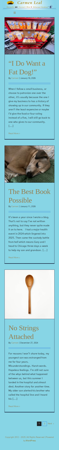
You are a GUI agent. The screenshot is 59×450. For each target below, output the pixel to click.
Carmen (14, 78)
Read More (13, 134)
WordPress (31, 441)
